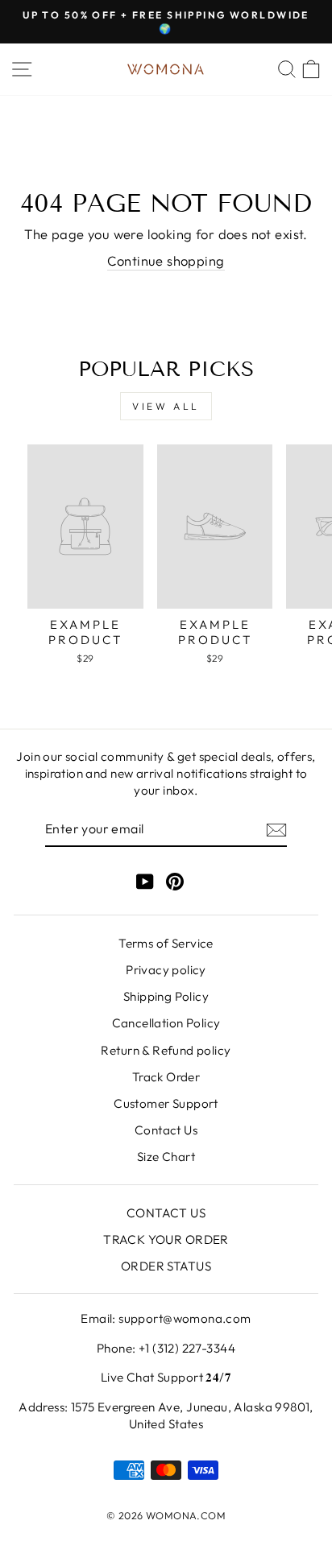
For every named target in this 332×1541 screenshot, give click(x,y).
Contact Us (166, 1130)
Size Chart (166, 1156)
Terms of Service (166, 943)
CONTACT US (166, 1213)
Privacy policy (166, 969)
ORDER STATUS (166, 1266)
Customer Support (166, 1103)
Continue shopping (165, 260)
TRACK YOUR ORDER (166, 1239)
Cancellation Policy (166, 1023)
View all (166, 406)
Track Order (166, 1076)
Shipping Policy (166, 996)
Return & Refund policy (165, 1050)
